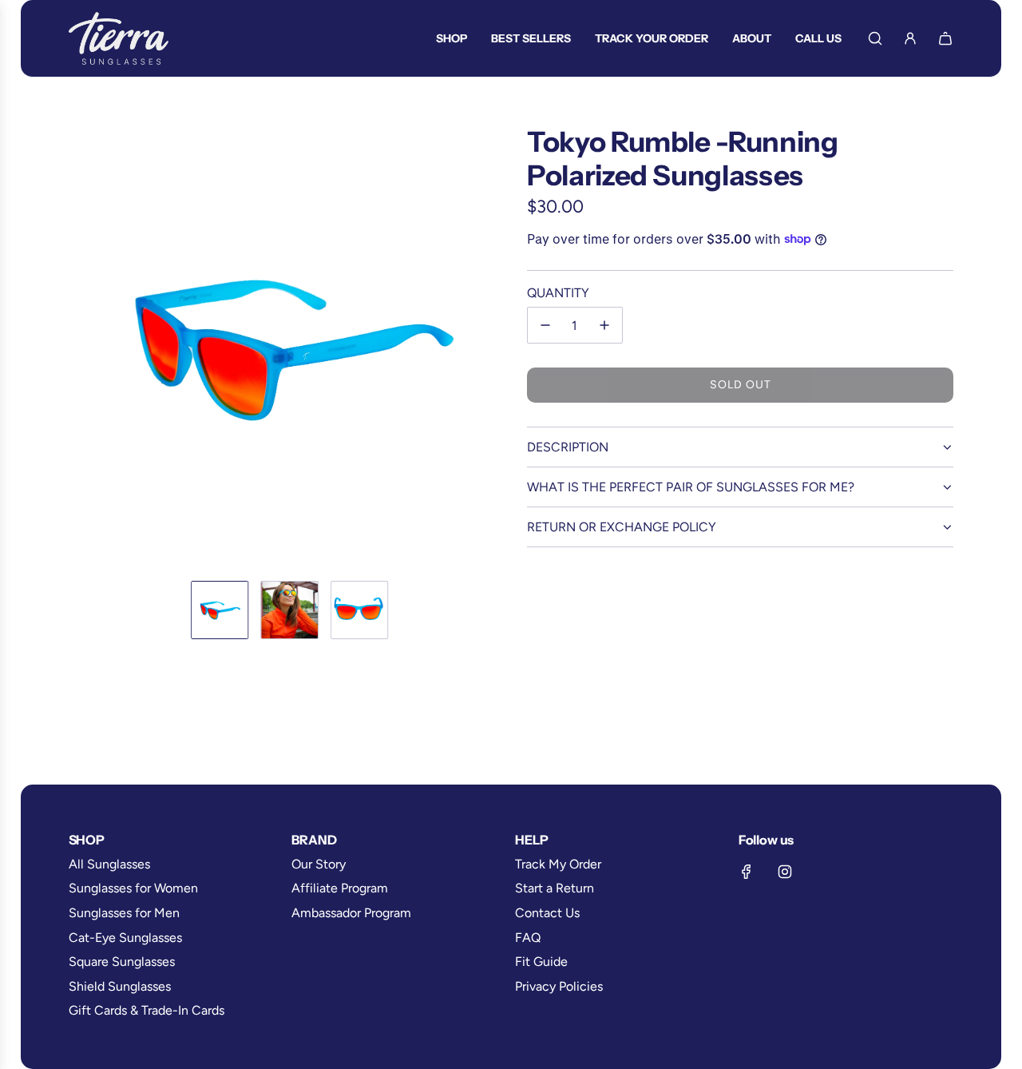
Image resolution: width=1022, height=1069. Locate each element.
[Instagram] (784, 871)
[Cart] (945, 38)
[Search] (875, 38)
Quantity (558, 292)
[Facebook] (746, 871)
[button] (81, 347)
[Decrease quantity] (545, 325)
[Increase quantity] (604, 325)
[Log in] (910, 38)
